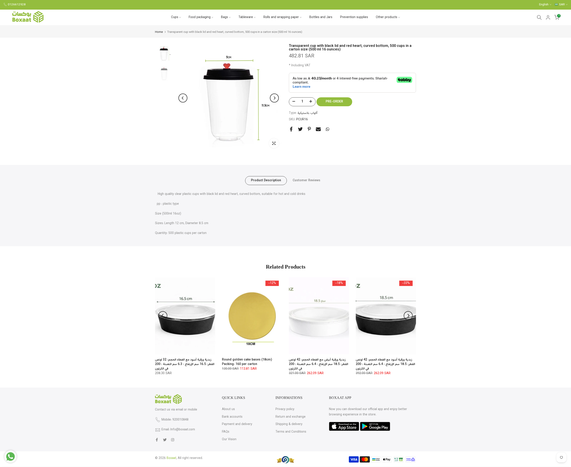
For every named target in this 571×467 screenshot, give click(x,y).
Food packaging (200, 17)
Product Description (266, 180)
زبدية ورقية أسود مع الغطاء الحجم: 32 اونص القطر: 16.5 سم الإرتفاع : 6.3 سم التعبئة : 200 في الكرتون (184, 364)
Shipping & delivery (288, 424)
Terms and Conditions (290, 431)
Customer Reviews (306, 180)
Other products (386, 17)
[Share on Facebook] (291, 129)
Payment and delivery (237, 424)
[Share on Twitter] (300, 129)
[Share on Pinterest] (309, 129)
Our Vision (229, 439)
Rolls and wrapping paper (281, 17)
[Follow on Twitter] (165, 439)
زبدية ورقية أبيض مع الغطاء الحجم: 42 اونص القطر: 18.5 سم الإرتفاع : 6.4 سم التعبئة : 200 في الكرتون (318, 364)
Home (159, 32)
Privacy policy (284, 409)
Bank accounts (232, 417)
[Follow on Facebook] (157, 439)
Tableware (245, 17)
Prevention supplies (354, 17)
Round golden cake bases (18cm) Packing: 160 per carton (247, 362)
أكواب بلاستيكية (307, 113)
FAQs (225, 431)
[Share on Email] (318, 129)
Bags (224, 17)
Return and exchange (290, 417)
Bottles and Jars (320, 17)
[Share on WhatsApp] (327, 129)
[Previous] (182, 98)
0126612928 (17, 4)
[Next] (274, 98)
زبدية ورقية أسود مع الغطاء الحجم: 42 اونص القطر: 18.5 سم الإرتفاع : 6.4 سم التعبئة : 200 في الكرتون (385, 364)
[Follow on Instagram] (172, 439)
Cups (174, 17)
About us (228, 409)
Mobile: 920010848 (174, 419)
